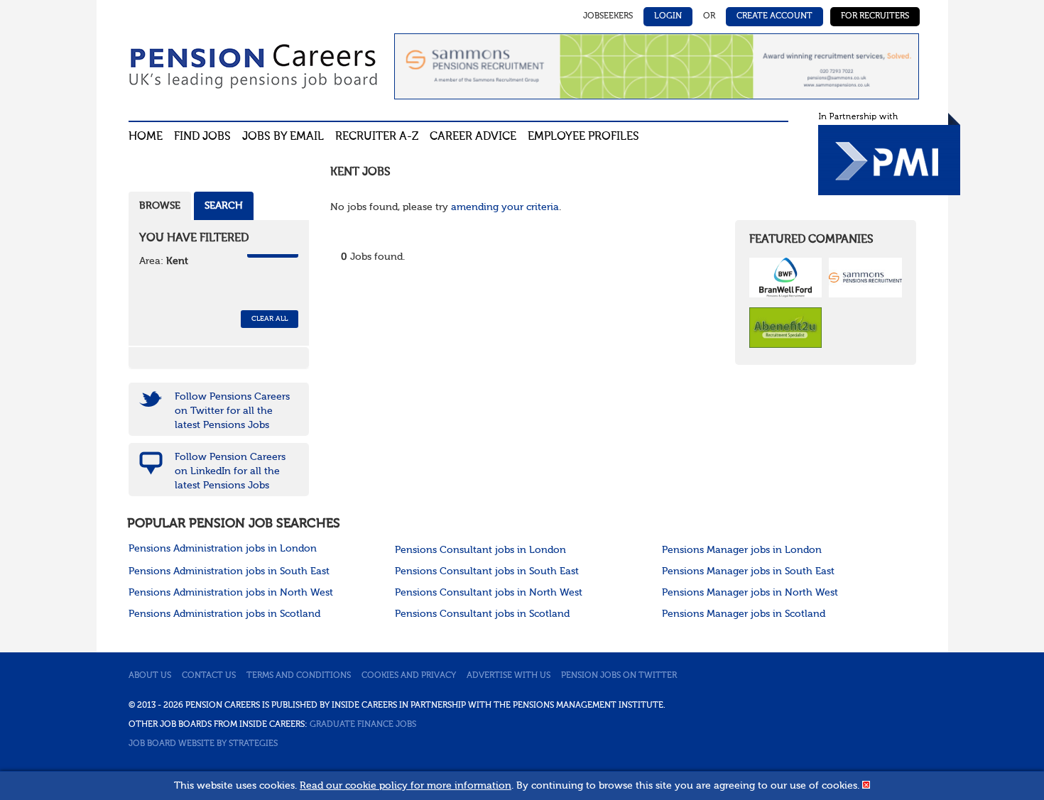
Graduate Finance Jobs (363, 724)
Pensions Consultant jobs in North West (488, 593)
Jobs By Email (283, 137)
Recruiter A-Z (376, 137)
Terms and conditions (298, 676)
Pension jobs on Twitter (619, 676)
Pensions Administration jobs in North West (231, 593)
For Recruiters (875, 16)
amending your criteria (505, 207)
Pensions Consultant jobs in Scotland (482, 614)
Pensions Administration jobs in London (223, 549)
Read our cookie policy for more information (405, 786)
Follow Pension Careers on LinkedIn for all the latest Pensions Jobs (230, 471)
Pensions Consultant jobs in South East (487, 571)
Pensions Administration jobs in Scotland (224, 614)
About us (150, 676)
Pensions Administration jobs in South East (229, 571)
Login (668, 16)
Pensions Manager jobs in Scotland (743, 614)
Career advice (473, 137)
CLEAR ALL (269, 318)
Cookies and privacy (408, 676)
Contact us (209, 676)
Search (224, 206)
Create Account (774, 16)
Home (146, 137)
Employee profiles (583, 137)
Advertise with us (508, 676)
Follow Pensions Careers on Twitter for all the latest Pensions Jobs (232, 411)
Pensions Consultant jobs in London (480, 550)
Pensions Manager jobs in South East (748, 571)
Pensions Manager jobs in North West (750, 593)
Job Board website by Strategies (203, 744)
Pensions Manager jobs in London (742, 550)
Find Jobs (202, 137)
